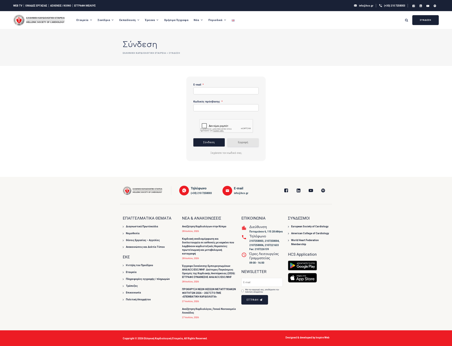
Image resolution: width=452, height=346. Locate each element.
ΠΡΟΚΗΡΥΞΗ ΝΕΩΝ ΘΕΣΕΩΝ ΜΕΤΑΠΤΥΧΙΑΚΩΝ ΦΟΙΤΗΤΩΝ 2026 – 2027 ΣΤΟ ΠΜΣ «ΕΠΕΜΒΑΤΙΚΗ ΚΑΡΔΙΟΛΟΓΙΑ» (209, 293)
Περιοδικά (215, 20)
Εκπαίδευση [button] (127, 20)
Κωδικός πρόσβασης (208, 101)
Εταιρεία (82, 20)
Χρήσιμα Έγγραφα (176, 20)
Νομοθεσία (132, 233)
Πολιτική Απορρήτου (138, 299)
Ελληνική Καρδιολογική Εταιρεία (163, 338)
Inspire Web (322, 337)
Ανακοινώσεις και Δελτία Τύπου (145, 246)
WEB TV (17, 5)
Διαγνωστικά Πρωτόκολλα (142, 226)
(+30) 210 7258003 (394, 5)
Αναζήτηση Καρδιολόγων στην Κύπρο (204, 226)
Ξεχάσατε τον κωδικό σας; (226, 152)
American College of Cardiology (310, 233)
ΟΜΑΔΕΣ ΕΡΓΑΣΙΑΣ (36, 5)
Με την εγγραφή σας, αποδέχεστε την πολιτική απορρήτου (262, 291)
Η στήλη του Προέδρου (139, 265)
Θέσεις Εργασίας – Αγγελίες (143, 240)
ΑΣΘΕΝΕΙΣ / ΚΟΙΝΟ (60, 5)
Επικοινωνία (133, 292)
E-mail (198, 84)
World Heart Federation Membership (305, 242)
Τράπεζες (132, 285)
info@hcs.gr (366, 5)
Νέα (196, 20)
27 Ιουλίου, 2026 (190, 301)
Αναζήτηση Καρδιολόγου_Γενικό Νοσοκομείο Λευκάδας (209, 311)
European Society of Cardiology (309, 226)
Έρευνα (150, 20)
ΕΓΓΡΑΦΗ (253, 299)
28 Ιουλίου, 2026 (190, 231)
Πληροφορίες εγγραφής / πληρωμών (148, 279)
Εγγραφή (243, 142)
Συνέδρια (104, 20)
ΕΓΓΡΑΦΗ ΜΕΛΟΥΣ (85, 5)
